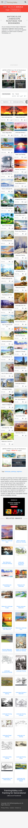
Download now (15, 9)
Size (13, 93)
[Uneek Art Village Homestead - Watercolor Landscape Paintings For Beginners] (7, 398)
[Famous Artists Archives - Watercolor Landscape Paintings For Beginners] (20, 315)
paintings (13, 471)
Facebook (17, 796)
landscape (7, 471)
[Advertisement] (14, 50)
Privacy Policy (5, 807)
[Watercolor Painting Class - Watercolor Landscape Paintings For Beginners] (20, 245)
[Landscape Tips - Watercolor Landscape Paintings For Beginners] (7, 418)
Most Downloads (6, 93)
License (12, 807)
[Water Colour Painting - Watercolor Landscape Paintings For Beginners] (7, 218)
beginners (5, 102)
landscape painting (18, 102)
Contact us (18, 807)
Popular (17, 93)
